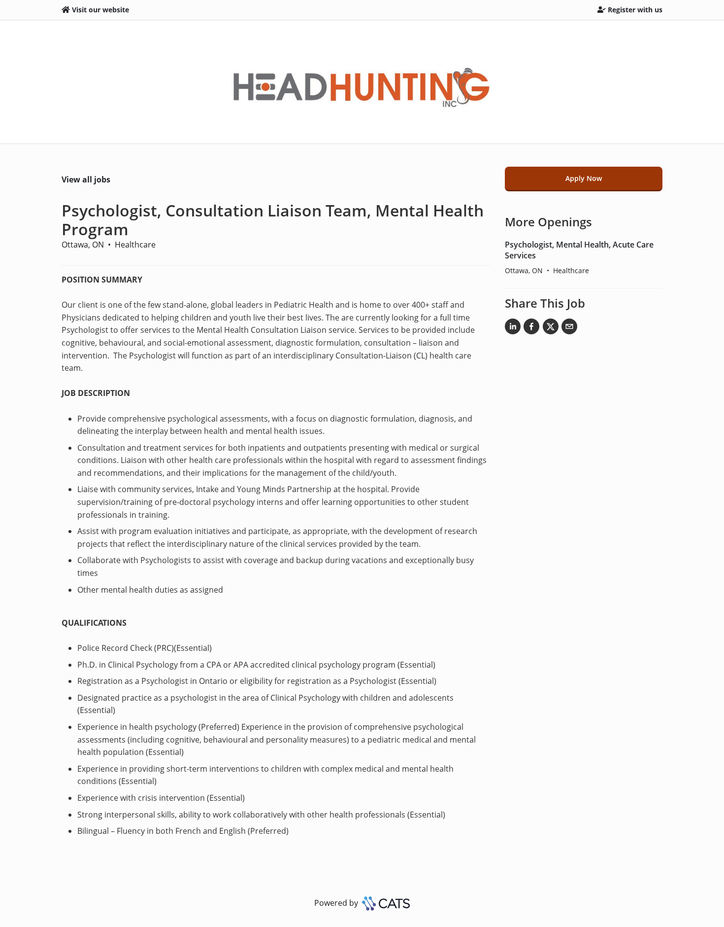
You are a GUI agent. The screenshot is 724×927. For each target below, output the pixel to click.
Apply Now (583, 178)
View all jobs (86, 179)
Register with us (635, 9)
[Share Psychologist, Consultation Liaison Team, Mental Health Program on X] (551, 328)
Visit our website (100, 9)
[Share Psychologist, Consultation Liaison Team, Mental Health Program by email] (569, 328)
